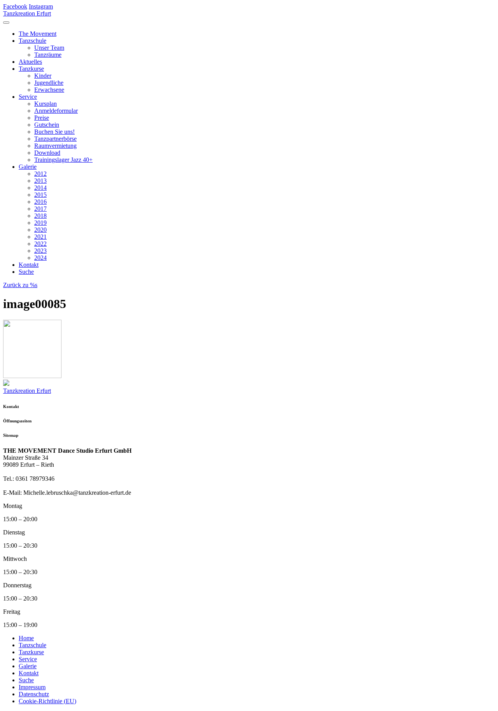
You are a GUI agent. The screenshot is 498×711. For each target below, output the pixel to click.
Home (26, 638)
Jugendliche (48, 82)
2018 (40, 215)
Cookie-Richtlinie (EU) (47, 701)
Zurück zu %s (20, 285)
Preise (41, 117)
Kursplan (45, 103)
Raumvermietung (55, 145)
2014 (40, 187)
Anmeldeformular (56, 110)
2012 (40, 173)
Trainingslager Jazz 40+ (63, 159)
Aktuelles (30, 61)
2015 (40, 194)
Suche (26, 271)
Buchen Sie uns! (54, 131)
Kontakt (29, 264)
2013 (40, 180)
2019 (40, 222)
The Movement (37, 33)
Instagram (41, 6)
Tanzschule (32, 40)
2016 (40, 201)
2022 (40, 243)
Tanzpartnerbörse (55, 138)
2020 (40, 229)
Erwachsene (49, 89)
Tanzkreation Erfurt (27, 13)
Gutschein (46, 124)
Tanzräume (47, 54)
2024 (40, 257)
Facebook (15, 6)
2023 (40, 250)
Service (28, 96)
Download (47, 152)
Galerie (28, 166)
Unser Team (49, 47)
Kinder (42, 75)
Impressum (32, 687)
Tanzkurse (31, 68)
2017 (40, 208)
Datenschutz (34, 694)
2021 (40, 236)
